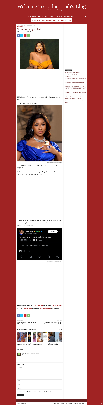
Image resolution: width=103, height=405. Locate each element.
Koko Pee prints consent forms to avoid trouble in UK (39, 343)
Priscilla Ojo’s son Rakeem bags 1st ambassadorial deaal (75, 93)
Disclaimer (59, 16)
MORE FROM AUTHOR (31, 329)
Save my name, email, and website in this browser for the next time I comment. (35, 391)
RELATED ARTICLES (21, 329)
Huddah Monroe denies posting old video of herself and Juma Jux (24, 344)
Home (18, 25)
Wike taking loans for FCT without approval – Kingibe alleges (74, 75)
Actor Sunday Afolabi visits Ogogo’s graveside (74, 86)
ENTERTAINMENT (47, 20)
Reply (23, 357)
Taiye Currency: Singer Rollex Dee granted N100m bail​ (54, 343)
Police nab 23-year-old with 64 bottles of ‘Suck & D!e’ (75, 89)
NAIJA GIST (56, 20)
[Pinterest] (25, 35)
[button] (85, 16)
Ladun (19, 31)
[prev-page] (59, 329)
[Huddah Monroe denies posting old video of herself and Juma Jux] (24, 337)
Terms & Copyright (69, 16)
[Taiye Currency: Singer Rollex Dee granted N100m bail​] (55, 337)
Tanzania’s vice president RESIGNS (72, 72)
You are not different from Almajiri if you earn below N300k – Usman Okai (75, 79)
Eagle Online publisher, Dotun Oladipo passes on (75, 96)
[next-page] (61, 329)
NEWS (38, 20)
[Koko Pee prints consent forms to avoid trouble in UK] (40, 337)
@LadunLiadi (38, 305)
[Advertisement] (39, 73)
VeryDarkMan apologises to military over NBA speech (74, 101)
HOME (34, 20)
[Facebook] (18, 35)
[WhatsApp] (28, 35)
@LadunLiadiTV (45, 308)
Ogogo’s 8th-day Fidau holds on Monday (73, 98)
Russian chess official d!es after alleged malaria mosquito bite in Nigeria (74, 83)
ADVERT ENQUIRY (49, 16)
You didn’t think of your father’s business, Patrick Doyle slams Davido (52, 323)
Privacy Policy (32, 16)
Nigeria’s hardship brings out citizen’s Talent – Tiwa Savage (27, 323)
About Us (40, 16)
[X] (21, 35)
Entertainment (23, 25)
